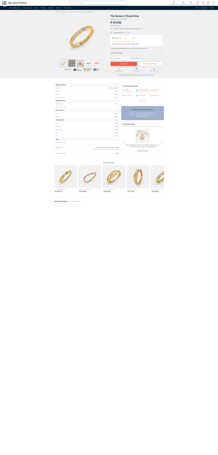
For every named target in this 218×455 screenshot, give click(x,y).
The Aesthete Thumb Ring (110, 189)
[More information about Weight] (60, 116)
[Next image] (105, 63)
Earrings (43, 7)
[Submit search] (70, 3)
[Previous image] (58, 63)
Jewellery (63, 12)
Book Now (127, 33)
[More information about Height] (59, 91)
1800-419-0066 (149, 75)
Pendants (50, 7)
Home (57, 12)
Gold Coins (204, 7)
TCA (141, 28)
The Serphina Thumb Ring (85, 189)
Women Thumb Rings (61, 142)
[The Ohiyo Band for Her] (65, 177)
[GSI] (96, 69)
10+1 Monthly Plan (150, 64)
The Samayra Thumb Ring (85, 12)
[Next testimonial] (161, 142)
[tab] (63, 63)
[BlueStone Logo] (15, 3)
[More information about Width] (59, 94)
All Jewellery (67, 7)
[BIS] (77, 69)
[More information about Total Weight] (62, 103)
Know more (142, 101)
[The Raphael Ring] (138, 177)
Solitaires (58, 7)
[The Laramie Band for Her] (162, 177)
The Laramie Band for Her (158, 189)
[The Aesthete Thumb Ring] (114, 177)
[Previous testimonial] (123, 142)
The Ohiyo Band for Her (60, 189)
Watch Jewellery (27, 7)
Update (133, 38)
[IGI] (88, 69)
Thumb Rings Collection (120, 19)
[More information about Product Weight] (64, 97)
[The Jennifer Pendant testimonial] (142, 136)
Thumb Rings (72, 12)
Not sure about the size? (137, 58)
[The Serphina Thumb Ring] (89, 177)
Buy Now (124, 64)
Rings (36, 7)
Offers (211, 7)
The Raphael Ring (132, 189)
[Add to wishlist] (101, 17)
